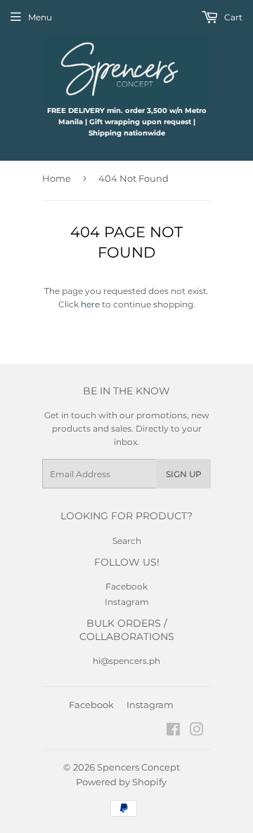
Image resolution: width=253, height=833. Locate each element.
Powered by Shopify (121, 781)
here (90, 304)
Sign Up (184, 474)
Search (126, 540)
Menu (40, 17)
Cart (232, 17)
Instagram (127, 602)
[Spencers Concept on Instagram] (197, 731)
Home (56, 178)
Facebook (126, 586)
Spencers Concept (138, 767)
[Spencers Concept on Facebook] (173, 731)
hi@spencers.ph (126, 660)
